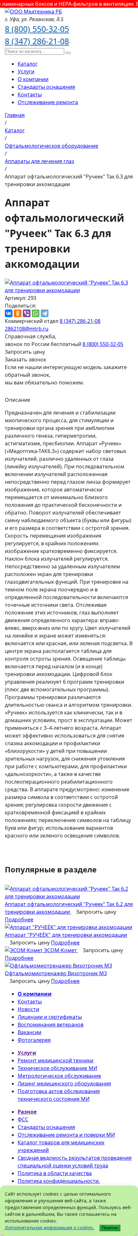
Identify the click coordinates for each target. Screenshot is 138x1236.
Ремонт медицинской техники (55, 1060)
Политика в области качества (55, 1173)
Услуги (26, 71)
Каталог (28, 63)
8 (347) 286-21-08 (37, 41)
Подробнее (19, 919)
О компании (33, 79)
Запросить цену (25, 351)
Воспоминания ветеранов (50, 1024)
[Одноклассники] (18, 313)
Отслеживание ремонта (48, 102)
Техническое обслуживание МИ (57, 1068)
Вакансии (29, 1032)
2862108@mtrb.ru (26, 328)
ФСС (23, 1119)
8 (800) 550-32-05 (37, 28)
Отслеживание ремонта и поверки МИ (66, 1134)
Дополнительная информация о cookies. (49, 1227)
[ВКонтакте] (9, 313)
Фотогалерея (34, 1039)
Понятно (110, 1227)
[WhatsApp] (35, 313)
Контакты (30, 94)
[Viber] (26, 313)
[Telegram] (44, 313)
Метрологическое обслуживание (59, 1075)
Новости (28, 1009)
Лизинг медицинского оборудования (64, 1083)
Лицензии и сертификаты (50, 1016)
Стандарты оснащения (46, 86)
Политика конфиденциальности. (59, 1180)
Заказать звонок (25, 359)
